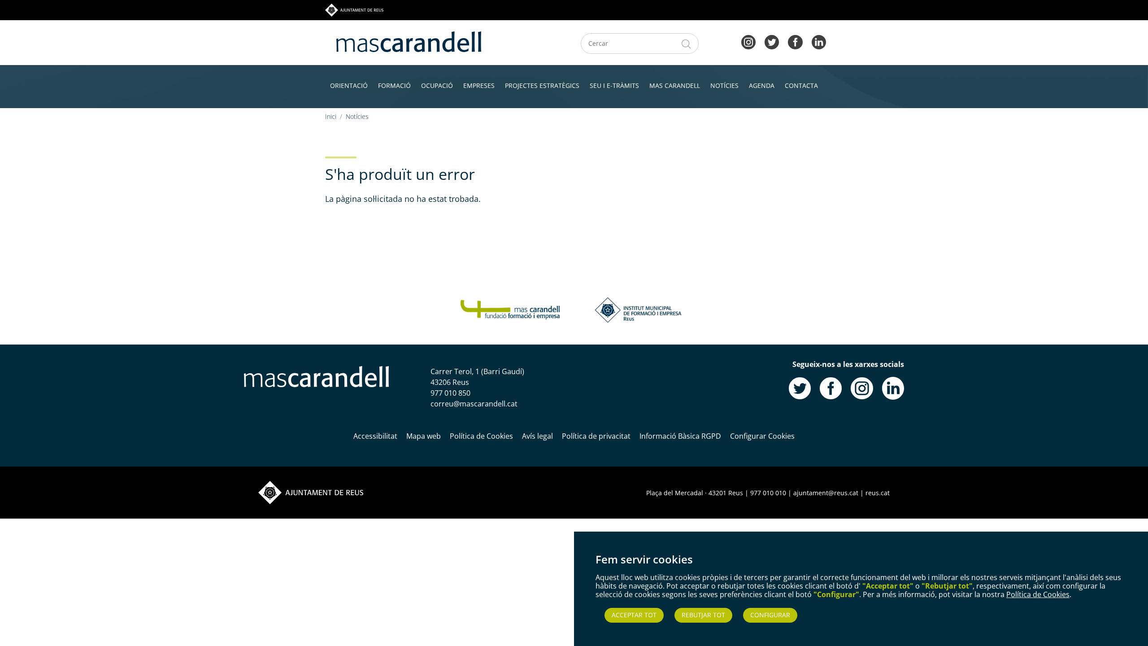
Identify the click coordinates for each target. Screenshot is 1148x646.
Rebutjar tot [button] (703, 615)
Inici (330, 116)
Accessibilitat (375, 436)
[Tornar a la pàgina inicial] (510, 309)
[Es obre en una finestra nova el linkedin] (819, 41)
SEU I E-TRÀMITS (614, 85)
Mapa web (423, 436)
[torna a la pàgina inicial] (408, 41)
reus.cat (877, 493)
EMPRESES (479, 85)
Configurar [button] (770, 615)
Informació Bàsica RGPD (680, 436)
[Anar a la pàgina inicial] (316, 376)
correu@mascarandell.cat (473, 404)
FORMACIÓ (394, 85)
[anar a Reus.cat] (354, 9)
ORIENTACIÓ (349, 85)
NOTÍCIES (724, 85)
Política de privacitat (596, 436)
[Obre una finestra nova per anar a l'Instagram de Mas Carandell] (862, 388)
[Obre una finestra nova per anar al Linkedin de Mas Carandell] (893, 388)
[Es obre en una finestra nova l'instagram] (748, 41)
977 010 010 (768, 493)
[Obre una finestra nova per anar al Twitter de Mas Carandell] (800, 388)
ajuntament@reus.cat (825, 493)
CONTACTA (801, 85)
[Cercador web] (686, 43)
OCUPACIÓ (437, 85)
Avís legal (537, 436)
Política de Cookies (1038, 594)
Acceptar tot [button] (634, 615)
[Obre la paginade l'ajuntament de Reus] (310, 492)
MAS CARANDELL (674, 85)
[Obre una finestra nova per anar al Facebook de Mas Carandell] (831, 388)
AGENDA (761, 85)
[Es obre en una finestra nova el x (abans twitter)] (772, 41)
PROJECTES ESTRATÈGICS (542, 85)
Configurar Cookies (762, 436)
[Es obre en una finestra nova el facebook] (795, 41)
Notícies (357, 116)
